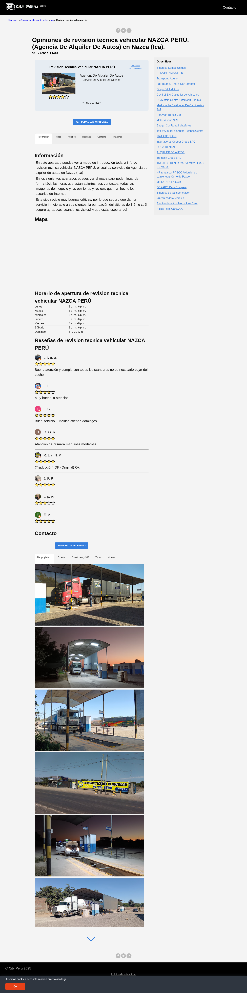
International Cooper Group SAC (176, 141)
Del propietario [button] (44, 557)
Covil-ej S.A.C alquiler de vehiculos (178, 94)
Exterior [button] (61, 557)
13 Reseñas (135, 66)
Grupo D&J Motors (168, 89)
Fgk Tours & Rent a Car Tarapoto (176, 84)
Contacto (229, 7)
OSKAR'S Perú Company (172, 187)
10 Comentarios (135, 68)
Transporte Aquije (167, 78)
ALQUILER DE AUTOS (170, 152)
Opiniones (13, 20)
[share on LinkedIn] (129, 32)
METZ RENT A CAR (169, 182)
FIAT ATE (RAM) (166, 136)
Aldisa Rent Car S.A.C (170, 209)
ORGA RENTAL (166, 147)
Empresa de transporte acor (173, 192)
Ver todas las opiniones (91, 121)
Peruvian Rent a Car (169, 115)
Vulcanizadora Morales (170, 198)
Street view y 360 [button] (80, 557)
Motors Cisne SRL (167, 120)
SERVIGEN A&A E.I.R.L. (171, 73)
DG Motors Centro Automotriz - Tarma (179, 100)
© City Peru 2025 (18, 968)
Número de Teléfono (72, 545)
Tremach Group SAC (169, 158)
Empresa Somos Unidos (171, 68)
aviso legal (60, 979)
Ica (52, 20)
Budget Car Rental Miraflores (174, 125)
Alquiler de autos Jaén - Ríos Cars (177, 203)
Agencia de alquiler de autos (34, 20)
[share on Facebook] (118, 32)
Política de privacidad (123, 974)
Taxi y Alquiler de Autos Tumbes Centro (180, 131)
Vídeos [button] (111, 557)
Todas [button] (98, 557)
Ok (15, 986)
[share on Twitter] (123, 32)
